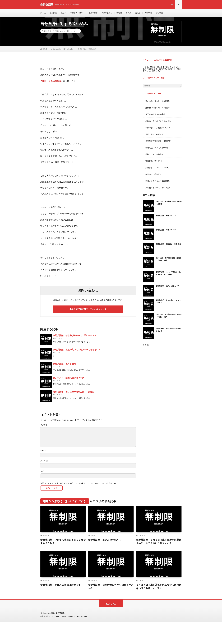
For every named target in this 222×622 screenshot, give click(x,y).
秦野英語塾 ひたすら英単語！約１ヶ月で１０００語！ (63, 541)
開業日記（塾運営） (153, 174)
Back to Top (111, 604)
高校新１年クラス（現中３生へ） (158, 188)
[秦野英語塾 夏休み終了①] (148, 234)
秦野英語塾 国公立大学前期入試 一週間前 (73, 392)
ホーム (43, 13)
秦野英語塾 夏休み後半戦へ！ (105, 539)
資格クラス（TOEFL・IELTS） (157, 168)
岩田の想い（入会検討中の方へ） (158, 128)
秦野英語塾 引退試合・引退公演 (168, 244)
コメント (44, 425)
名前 (43, 450)
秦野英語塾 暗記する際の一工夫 (168, 286)
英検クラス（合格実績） (155, 154)
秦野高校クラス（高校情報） (157, 148)
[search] (180, 86)
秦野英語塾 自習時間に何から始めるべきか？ (110, 586)
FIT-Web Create (59, 616)
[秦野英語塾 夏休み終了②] (148, 220)
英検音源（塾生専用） (154, 161)
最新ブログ (93, 13)
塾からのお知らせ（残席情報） (158, 101)
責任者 (138, 13)
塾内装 (128, 13)
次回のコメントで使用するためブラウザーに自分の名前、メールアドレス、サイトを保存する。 (79, 483)
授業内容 (53, 13)
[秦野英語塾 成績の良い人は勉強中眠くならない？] (46, 353)
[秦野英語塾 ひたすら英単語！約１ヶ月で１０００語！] (148, 276)
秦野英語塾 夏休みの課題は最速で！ (60, 584)
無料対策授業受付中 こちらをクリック (88, 309)
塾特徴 (119, 13)
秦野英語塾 (60, 613)
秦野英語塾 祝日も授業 (64, 363)
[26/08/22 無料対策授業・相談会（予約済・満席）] (148, 319)
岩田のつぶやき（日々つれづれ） (66, 31)
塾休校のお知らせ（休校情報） (158, 107)
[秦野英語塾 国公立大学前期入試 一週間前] (46, 396)
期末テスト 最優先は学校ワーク (68, 377)
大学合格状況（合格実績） (156, 114)
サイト (43, 471)
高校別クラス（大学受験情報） (158, 181)
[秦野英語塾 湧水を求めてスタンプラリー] (148, 305)
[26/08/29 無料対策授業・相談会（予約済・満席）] (148, 262)
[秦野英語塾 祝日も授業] (46, 368)
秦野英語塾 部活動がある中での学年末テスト (74, 335)
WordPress (82, 616)
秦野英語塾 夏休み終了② (166, 216)
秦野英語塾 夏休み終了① (166, 230)
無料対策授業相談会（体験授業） (158, 141)
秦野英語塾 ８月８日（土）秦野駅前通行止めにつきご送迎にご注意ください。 (158, 541)
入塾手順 (148, 13)
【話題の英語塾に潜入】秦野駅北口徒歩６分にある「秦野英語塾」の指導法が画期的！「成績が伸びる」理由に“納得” (162, 69)
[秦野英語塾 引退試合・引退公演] (148, 248)
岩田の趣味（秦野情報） (155, 134)
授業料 (63, 13)
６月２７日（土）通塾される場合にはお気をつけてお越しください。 (158, 586)
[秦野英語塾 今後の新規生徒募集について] (148, 333)
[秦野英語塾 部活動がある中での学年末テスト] (46, 339)
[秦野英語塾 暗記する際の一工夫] (148, 291)
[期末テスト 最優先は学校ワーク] (46, 382)
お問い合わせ (107, 13)
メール (44, 461)
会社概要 (159, 13)
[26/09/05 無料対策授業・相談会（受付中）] (148, 206)
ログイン (146, 345)
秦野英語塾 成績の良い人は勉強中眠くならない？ (76, 349)
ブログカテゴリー (77, 13)
